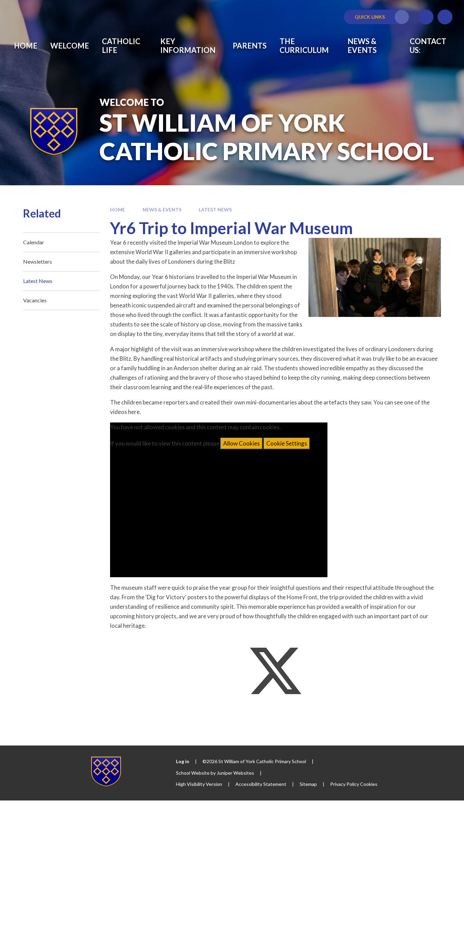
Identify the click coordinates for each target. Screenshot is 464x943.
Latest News (215, 209)
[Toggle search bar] (445, 17)
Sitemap (308, 784)
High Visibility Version (199, 784)
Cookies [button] (368, 784)
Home (117, 209)
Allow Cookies (241, 443)
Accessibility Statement (260, 784)
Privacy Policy (344, 784)
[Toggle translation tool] (425, 17)
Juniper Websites (235, 773)
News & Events (162, 209)
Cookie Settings (286, 443)
